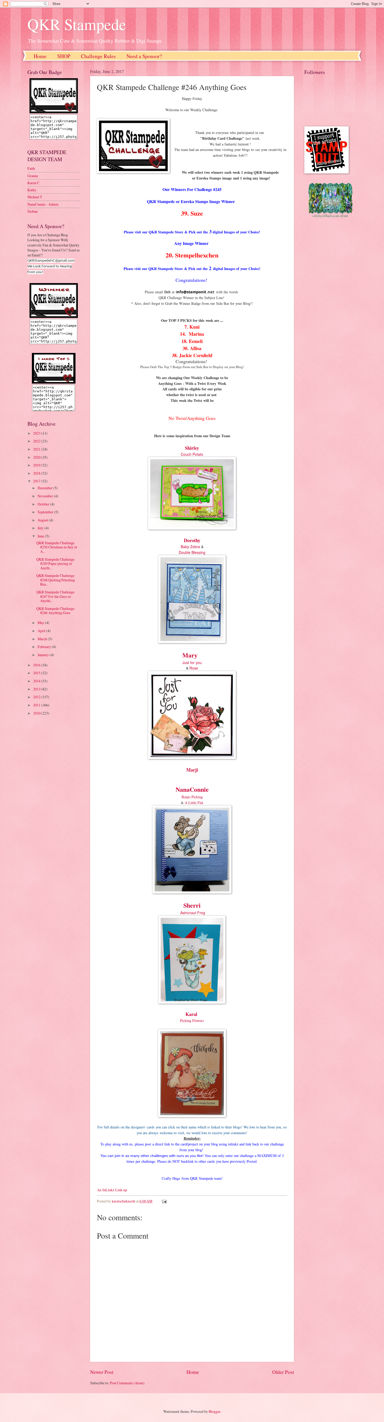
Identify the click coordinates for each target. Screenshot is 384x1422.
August (43, 520)
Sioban (32, 211)
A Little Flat (193, 802)
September (46, 511)
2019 (37, 465)
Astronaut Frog (192, 912)
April (42, 630)
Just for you (192, 662)
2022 (37, 441)
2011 (37, 704)
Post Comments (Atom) (127, 1382)
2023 (37, 433)
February (45, 646)
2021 (37, 449)
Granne (32, 175)
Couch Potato (192, 454)
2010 (37, 713)
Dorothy (192, 540)
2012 (37, 696)
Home (40, 56)
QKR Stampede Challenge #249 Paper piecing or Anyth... (55, 563)
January (44, 654)
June (41, 535)
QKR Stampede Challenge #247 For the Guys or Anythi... (55, 596)
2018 (37, 473)
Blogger (214, 1411)
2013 (37, 689)
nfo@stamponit (191, 291)
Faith (31, 168)
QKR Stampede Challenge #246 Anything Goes (55, 610)
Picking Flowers (192, 1020)
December (45, 487)
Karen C (33, 182)
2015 (37, 672)
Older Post (283, 1372)
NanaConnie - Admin (43, 204)
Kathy (31, 189)
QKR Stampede (76, 24)
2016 (37, 664)
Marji (192, 769)
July (41, 527)
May (41, 622)
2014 (37, 680)
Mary (189, 655)
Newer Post (101, 1372)
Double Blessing (192, 552)
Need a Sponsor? (144, 56)
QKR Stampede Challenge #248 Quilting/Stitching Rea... (55, 580)
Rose (193, 668)
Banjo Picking (192, 796)
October (44, 504)
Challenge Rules (98, 56)
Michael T (34, 196)
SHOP (63, 56)
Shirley (192, 448)
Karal (191, 1014)
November (46, 495)
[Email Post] (164, 1201)
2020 (37, 457)
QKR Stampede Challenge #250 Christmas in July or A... (56, 547)
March (43, 638)
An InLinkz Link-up (112, 1189)
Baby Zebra (190, 546)
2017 (37, 481)
